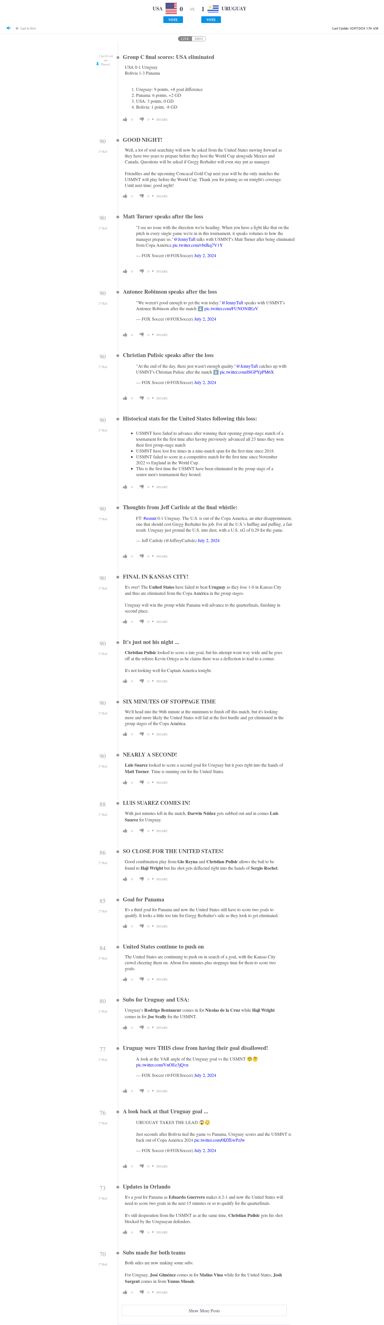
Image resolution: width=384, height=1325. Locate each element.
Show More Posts (204, 1310)
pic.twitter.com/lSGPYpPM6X (247, 372)
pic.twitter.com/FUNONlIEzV (231, 308)
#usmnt (149, 518)
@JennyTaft (184, 239)
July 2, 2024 (205, 255)
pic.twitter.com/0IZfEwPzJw (219, 1140)
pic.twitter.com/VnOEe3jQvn (162, 1065)
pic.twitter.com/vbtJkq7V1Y (198, 245)
